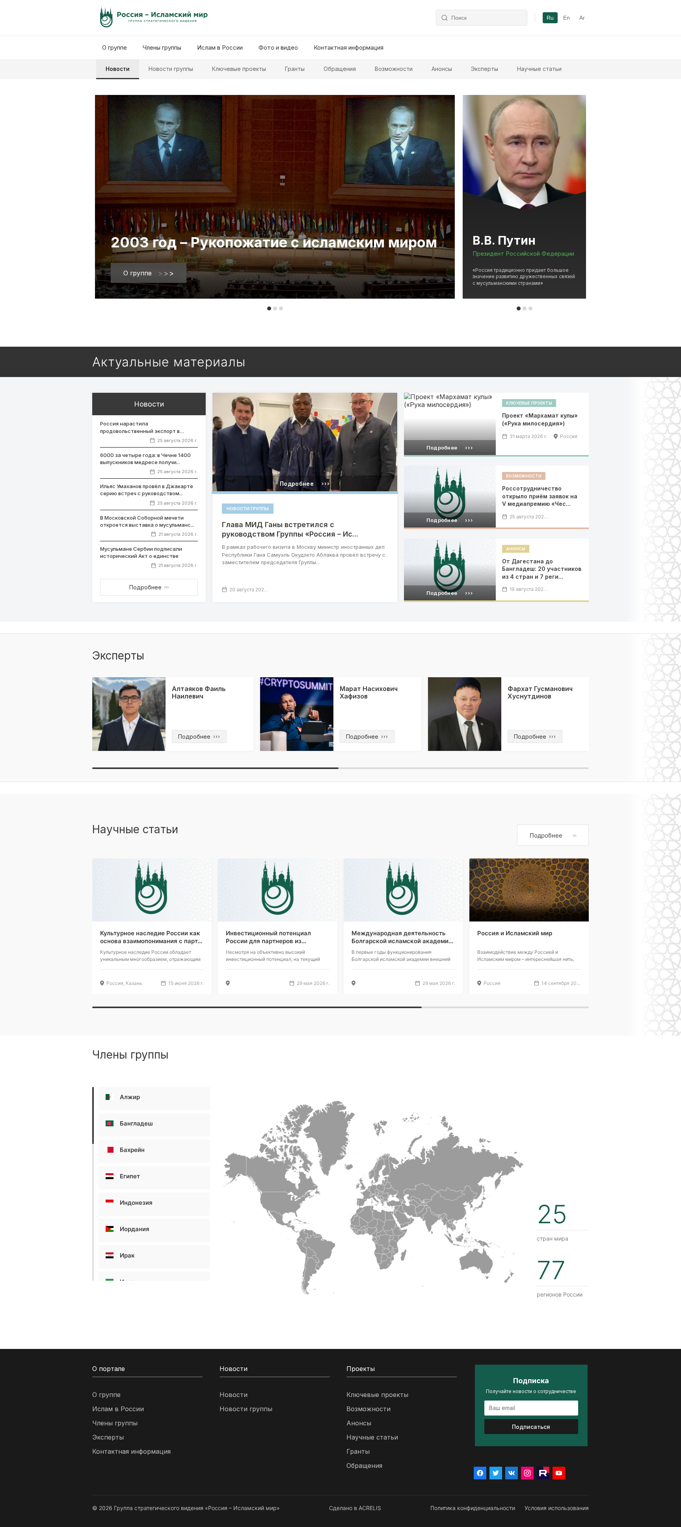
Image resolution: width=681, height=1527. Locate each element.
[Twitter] (495, 1473)
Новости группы (171, 68)
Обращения (340, 68)
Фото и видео (278, 47)
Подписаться (531, 1426)
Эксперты (484, 68)
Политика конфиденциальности (472, 1508)
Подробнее (149, 587)
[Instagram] (527, 1473)
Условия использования (557, 1508)
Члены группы (162, 47)
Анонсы (442, 68)
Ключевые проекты (239, 68)
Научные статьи (539, 68)
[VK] (511, 1473)
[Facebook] (480, 1473)
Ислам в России (220, 47)
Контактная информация (348, 47)
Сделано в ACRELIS (355, 1508)
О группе (114, 47)
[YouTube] (559, 1473)
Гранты (295, 68)
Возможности (394, 68)
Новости (118, 68)
